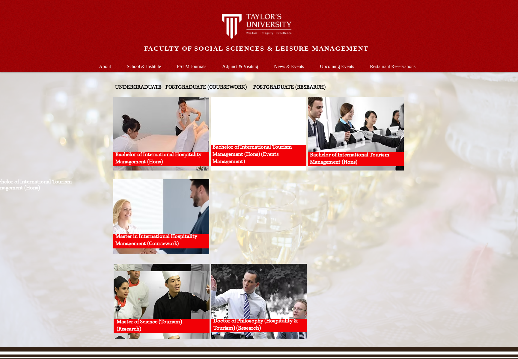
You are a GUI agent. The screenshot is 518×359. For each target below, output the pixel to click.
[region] (161, 134)
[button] (144, 63)
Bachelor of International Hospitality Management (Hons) (158, 158)
